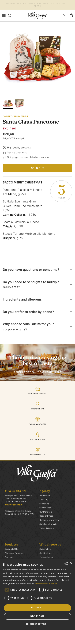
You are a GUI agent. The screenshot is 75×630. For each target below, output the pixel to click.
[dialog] (37, 594)
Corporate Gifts (11, 549)
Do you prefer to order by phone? (28, 312)
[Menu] (4, 15)
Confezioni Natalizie (16, 116)
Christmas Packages (14, 553)
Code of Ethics (46, 516)
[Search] (11, 15)
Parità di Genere (46, 528)
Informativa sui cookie (46, 583)
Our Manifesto (45, 512)
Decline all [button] (37, 616)
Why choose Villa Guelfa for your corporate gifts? (28, 326)
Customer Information (49, 520)
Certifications (45, 553)
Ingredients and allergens (22, 299)
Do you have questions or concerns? (31, 269)
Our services (45, 507)
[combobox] (66, 563)
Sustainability (45, 549)
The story (43, 499)
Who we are (44, 495)
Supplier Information (48, 524)
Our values (44, 503)
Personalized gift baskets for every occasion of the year (37, 5)
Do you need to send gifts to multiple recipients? (31, 284)
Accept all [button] (37, 607)
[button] (37, 624)
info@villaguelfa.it (13, 505)
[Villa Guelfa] (37, 15)
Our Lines (9, 557)
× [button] (71, 563)
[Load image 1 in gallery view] (37, 59)
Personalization (46, 557)
